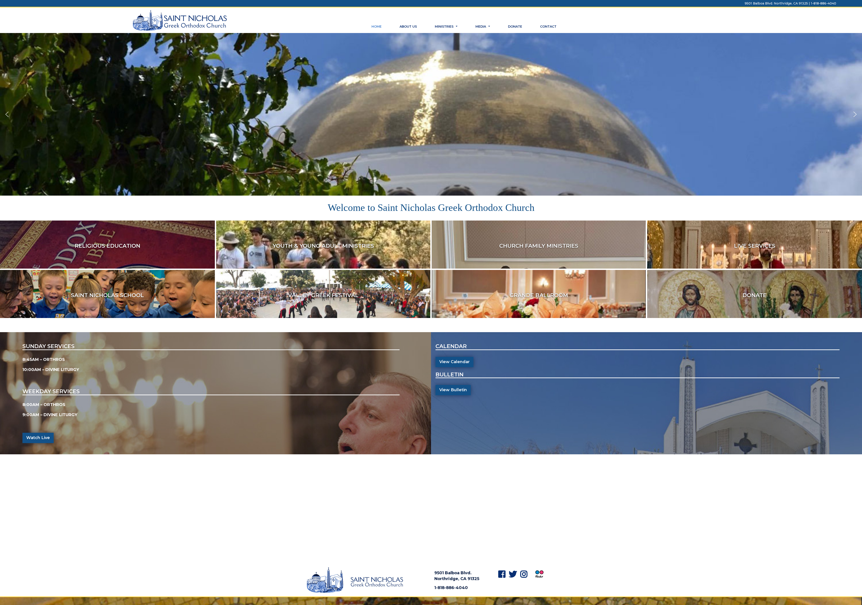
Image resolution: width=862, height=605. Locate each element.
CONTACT (548, 26)
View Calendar (454, 361)
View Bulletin (453, 389)
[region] (431, 114)
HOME (377, 26)
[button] (7, 114)
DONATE (515, 26)
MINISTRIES (447, 27)
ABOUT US (408, 26)
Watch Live (38, 437)
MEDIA (483, 27)
